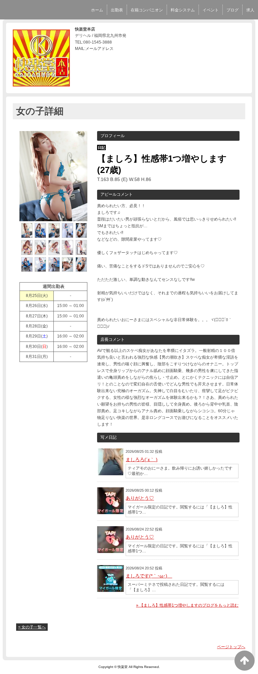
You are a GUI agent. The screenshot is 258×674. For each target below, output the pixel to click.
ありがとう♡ (140, 498)
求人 (250, 10)
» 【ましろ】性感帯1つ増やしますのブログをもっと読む (187, 605)
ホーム (97, 10)
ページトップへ (231, 647)
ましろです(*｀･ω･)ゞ (149, 575)
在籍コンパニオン (147, 10)
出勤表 (117, 10)
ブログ (232, 10)
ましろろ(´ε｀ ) (142, 459)
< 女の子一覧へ (32, 627)
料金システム (183, 10)
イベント (211, 10)
